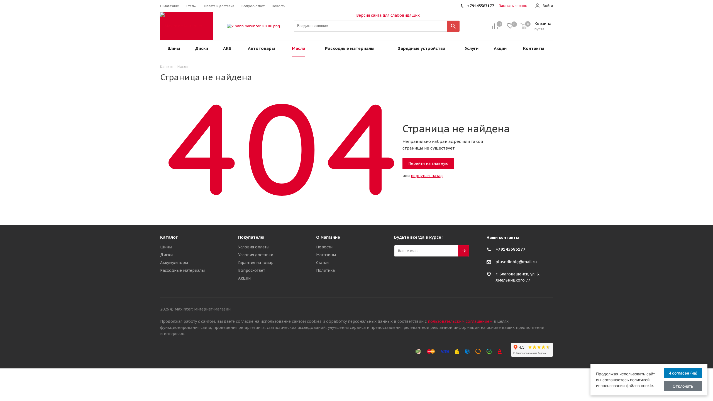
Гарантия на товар (256, 262)
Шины (166, 247)
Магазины (326, 254)
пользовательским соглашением (460, 321)
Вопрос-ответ (251, 270)
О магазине (328, 237)
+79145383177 (510, 249)
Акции (244, 278)
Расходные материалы (182, 270)
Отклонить (683, 386)
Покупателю (251, 237)
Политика (325, 270)
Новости (324, 247)
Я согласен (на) (682, 373)
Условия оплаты (253, 247)
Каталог (169, 237)
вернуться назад (427, 175)
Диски (166, 254)
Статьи (322, 262)
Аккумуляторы (174, 262)
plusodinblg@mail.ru (516, 261)
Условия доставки (255, 254)
